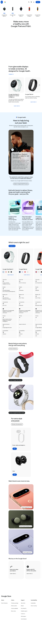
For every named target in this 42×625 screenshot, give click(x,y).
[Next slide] (39, 85)
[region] (21, 11)
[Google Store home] (5, 2)
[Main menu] (2, 2)
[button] (29, 2)
